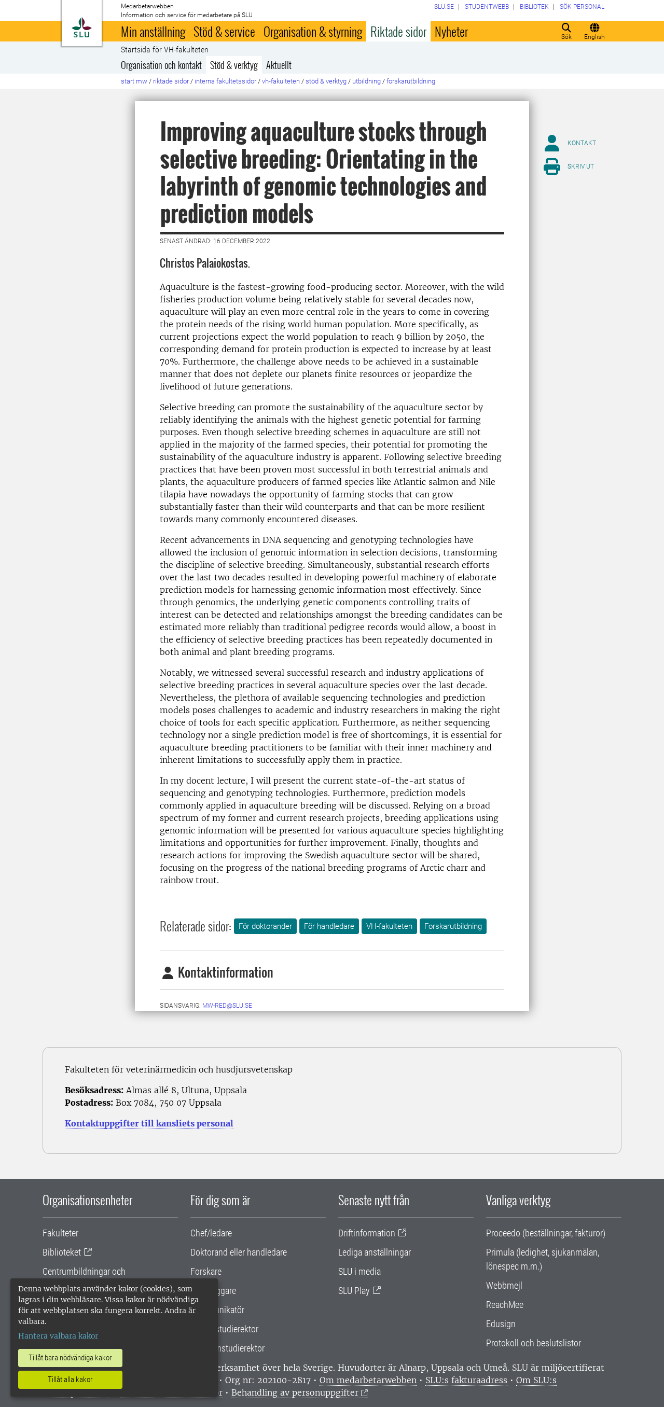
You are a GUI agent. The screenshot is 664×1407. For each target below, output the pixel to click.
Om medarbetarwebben (368, 1380)
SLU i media (359, 1271)
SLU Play (354, 1290)
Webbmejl (504, 1285)
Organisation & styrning (313, 31)
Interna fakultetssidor (225, 81)
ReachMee (504, 1304)
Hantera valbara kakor (58, 1336)
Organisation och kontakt (161, 65)
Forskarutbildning (410, 81)
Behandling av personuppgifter (294, 1392)
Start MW (134, 81)
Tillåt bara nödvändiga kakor (70, 1357)
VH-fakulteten (281, 81)
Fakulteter (60, 1233)
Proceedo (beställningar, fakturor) (545, 1233)
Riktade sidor (398, 31)
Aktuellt (279, 65)
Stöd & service (224, 31)
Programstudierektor (227, 1348)
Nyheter (451, 31)
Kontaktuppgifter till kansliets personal (149, 1123)
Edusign (501, 1323)
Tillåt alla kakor (70, 1379)
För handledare (329, 926)
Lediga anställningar (374, 1252)
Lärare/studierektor (224, 1329)
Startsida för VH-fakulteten (165, 50)
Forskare (206, 1271)
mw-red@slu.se (227, 1005)
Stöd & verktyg (234, 65)
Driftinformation (366, 1233)
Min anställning (153, 31)
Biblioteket (62, 1252)
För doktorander (265, 926)
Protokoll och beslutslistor (533, 1343)
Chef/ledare (211, 1233)
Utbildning (366, 81)
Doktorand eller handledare (238, 1252)
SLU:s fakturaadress (466, 1380)
